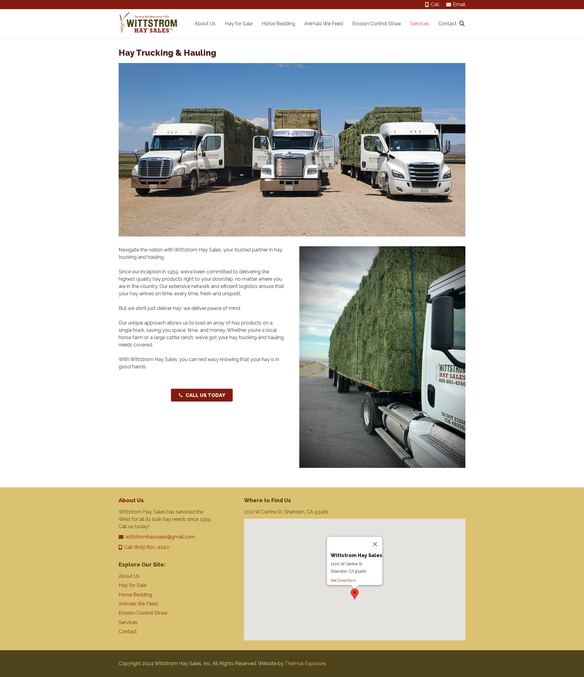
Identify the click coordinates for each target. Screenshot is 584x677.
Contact (128, 631)
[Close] (375, 544)
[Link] (148, 24)
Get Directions (343, 580)
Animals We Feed (138, 604)
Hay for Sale (132, 585)
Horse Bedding (135, 595)
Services (128, 622)
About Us (131, 500)
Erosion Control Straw (143, 613)
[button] (462, 23)
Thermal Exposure (305, 663)
